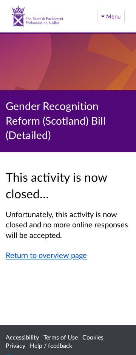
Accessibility (22, 337)
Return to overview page (46, 254)
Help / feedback (51, 345)
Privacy (15, 345)
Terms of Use (60, 337)
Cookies (93, 337)
